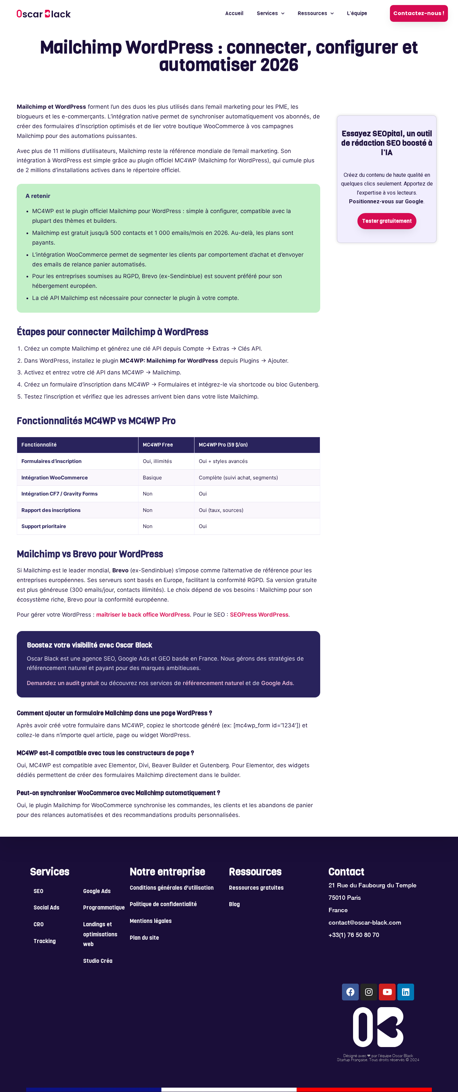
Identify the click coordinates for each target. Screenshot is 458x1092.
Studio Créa (97, 961)
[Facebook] (350, 992)
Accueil (234, 13)
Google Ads (277, 683)
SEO (38, 892)
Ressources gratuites (256, 888)
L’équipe (357, 13)
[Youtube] (387, 992)
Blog (234, 905)
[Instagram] (368, 992)
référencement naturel (213, 683)
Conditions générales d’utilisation (172, 888)
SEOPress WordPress (259, 614)
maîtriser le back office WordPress (143, 614)
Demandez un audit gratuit (63, 683)
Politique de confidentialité (163, 905)
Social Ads (46, 908)
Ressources (312, 13)
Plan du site (144, 938)
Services (267, 13)
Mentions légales (151, 922)
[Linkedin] (405, 992)
